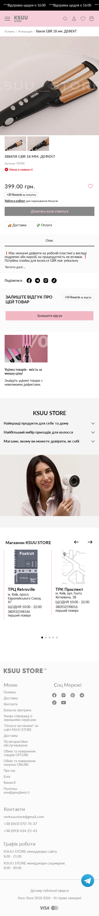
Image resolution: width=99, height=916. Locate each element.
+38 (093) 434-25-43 (20, 831)
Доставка (11, 698)
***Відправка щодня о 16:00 (24, 5)
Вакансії (9, 782)
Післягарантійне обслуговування (16, 743)
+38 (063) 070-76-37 (20, 823)
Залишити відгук (49, 316)
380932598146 (19, 612)
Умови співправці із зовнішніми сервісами (20, 718)
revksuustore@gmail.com (24, 817)
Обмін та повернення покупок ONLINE (19, 763)
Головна (10, 31)
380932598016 (66, 607)
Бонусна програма (17, 710)
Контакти (10, 704)
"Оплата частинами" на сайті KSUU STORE (21, 727)
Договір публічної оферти (49, 891)
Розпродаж (25, 31)
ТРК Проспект (69, 589)
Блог (7, 776)
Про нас (10, 770)
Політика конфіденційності (16, 790)
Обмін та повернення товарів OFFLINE (19, 753)
